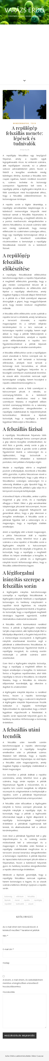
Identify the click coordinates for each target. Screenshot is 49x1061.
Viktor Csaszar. (37, 1056)
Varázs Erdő (25, 10)
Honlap (6, 962)
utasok (30, 904)
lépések (7, 900)
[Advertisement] (24, 50)
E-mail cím (8, 949)
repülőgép (38, 900)
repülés (27, 900)
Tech (33, 123)
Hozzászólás (9, 992)
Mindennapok (21, 123)
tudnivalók (20, 904)
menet (17, 900)
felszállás (31, 896)
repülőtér (8, 904)
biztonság (8, 896)
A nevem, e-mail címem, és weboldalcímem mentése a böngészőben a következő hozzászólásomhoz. (23, 983)
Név (5, 935)
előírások (19, 896)
